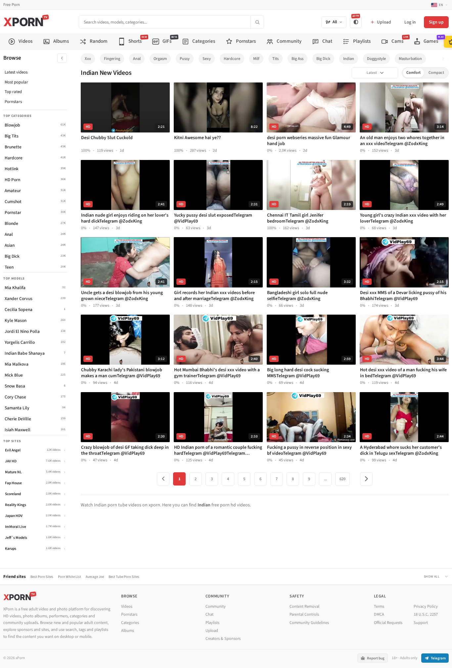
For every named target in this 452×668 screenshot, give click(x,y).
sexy (207, 59)
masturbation (410, 59)
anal (137, 59)
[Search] (257, 22)
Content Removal (304, 606)
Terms (379, 606)
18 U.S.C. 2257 (426, 614)
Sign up (436, 22)
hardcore (232, 59)
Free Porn (11, 5)
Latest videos (16, 72)
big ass (297, 59)
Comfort (413, 73)
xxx (88, 59)
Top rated (13, 92)
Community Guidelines (309, 623)
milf (256, 59)
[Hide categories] (62, 58)
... (325, 479)
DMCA (379, 614)
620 (342, 479)
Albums (127, 631)
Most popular (16, 82)
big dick (323, 59)
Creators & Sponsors (223, 639)
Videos (126, 606)
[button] (445, 59)
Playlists (212, 623)
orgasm (160, 59)
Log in (410, 22)
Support (421, 623)
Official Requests (388, 623)
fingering (112, 59)
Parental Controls (304, 614)
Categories (130, 623)
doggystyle (376, 59)
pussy (185, 59)
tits (275, 59)
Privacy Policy (426, 606)
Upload (211, 631)
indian (348, 59)
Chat (209, 614)
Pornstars (13, 102)
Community (215, 606)
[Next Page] (366, 479)
